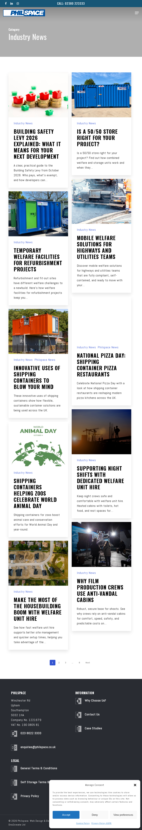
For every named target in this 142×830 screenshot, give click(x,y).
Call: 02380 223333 (71, 3)
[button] (135, 785)
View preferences (123, 814)
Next (88, 662)
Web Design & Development (45, 820)
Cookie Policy (83, 823)
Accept (66, 814)
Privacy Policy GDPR (101, 823)
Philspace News (108, 347)
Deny (95, 814)
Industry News (23, 123)
